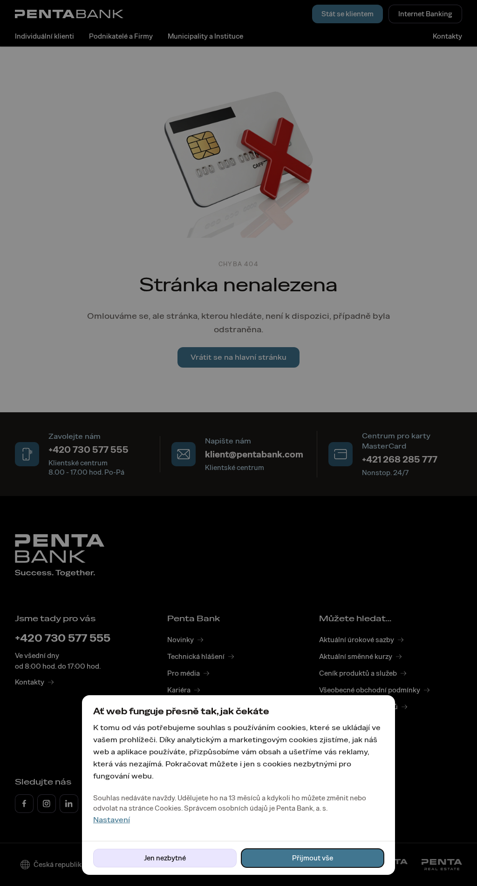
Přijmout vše (312, 858)
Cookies (168, 808)
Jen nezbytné (165, 858)
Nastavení (111, 820)
